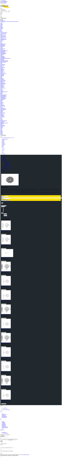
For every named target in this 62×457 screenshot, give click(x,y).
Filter (5, 166)
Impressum (3, 422)
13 (4, 210)
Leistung (4, 156)
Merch (4, 170)
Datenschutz (3, 425)
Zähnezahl (3, 206)
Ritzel (7, 164)
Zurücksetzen (7, 200)
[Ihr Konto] (1, 16)
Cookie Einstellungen (5, 427)
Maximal (4, 215)
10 (4, 208)
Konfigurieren (9, 455)
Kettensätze (7, 162)
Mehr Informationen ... (26, 454)
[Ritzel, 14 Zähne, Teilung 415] (6, 399)
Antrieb (6, 161)
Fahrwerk (4, 159)
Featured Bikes (2, 429)
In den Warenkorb (4, 234)
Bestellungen (16, 21)
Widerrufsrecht (4, 424)
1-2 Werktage (5, 2)
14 (4, 211)
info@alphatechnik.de (5, 1)
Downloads (3, 415)
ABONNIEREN (2, 436)
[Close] (0, 456)
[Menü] (1, 8)
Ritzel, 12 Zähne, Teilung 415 (5, 300)
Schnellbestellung (4, 414)
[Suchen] (9, 11)
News (3, 413)
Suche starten (3, 200)
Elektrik (4, 168)
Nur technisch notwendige (4, 455)
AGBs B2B (3, 423)
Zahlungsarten (13, 21)
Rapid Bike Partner (4, 416)
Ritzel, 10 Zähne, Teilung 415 (5, 230)
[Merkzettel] (0, 15)
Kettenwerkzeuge (8, 165)
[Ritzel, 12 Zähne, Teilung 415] (6, 299)
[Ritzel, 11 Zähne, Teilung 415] (6, 244)
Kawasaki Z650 (4, 432)
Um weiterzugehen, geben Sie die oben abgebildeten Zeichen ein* (9, 439)
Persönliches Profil (5, 21)
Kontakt (3, 421)
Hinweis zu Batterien (5, 426)
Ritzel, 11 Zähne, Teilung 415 (5, 257)
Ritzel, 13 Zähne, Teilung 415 (5, 357)
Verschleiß (4, 160)
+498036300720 (4, 0)
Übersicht (1, 21)
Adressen (9, 21)
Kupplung (6, 167)
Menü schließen (4, 18)
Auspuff (4, 157)
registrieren (3, 20)
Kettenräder (7, 163)
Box (3, 169)
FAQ (2, 428)
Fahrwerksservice (4, 417)
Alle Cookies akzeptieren (15, 455)
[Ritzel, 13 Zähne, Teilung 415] (6, 342)
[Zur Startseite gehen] (5, 7)
